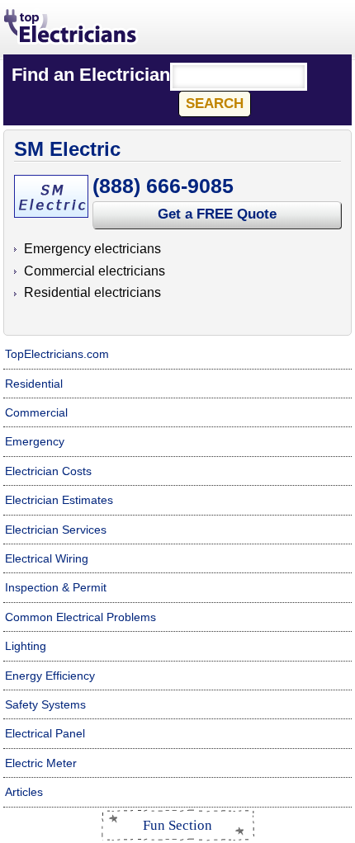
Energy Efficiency (50, 675)
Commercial (36, 412)
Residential (34, 383)
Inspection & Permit (55, 587)
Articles (24, 791)
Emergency (34, 441)
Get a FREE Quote (217, 214)
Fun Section (177, 825)
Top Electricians (71, 28)
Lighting (25, 645)
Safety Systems (45, 704)
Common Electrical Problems (80, 617)
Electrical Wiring (46, 558)
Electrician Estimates (59, 499)
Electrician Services (55, 529)
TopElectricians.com (57, 353)
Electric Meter (41, 763)
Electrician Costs (48, 471)
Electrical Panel (45, 733)
